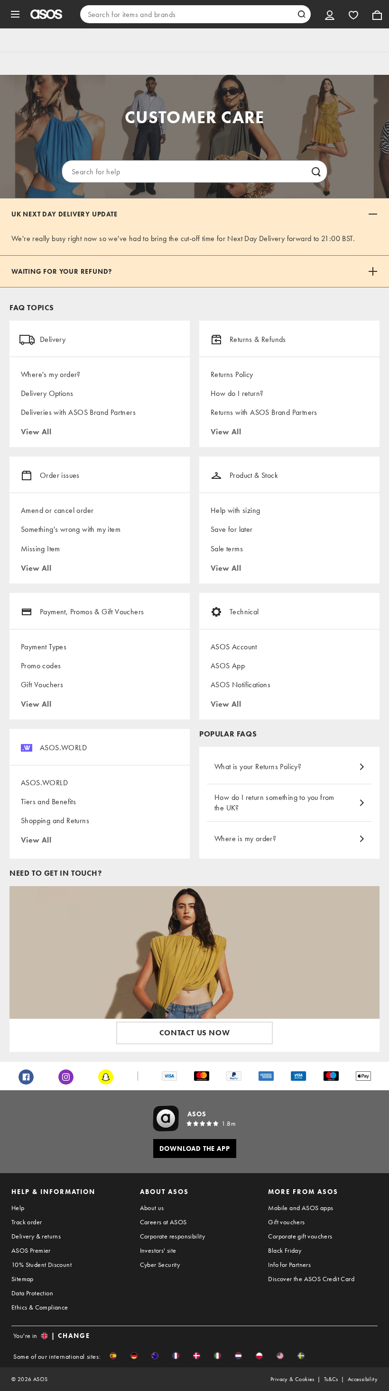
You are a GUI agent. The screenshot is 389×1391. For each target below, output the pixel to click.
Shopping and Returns (55, 821)
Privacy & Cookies (292, 1379)
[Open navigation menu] (15, 14)
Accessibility (363, 1379)
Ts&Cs (331, 1379)
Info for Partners (289, 1264)
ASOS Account (234, 647)
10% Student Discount (41, 1264)
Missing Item (40, 549)
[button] (113, 1355)
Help (18, 1207)
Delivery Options (47, 393)
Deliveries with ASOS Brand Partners (78, 412)
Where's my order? (51, 374)
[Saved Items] (353, 14)
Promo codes (41, 666)
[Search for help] (316, 171)
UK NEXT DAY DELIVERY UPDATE (64, 214)
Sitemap (22, 1278)
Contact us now (194, 1033)
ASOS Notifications (240, 685)
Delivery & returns (36, 1236)
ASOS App (228, 666)
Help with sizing (235, 510)
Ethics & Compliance (39, 1307)
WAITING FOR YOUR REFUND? (61, 271)
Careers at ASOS (163, 1222)
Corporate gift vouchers (300, 1236)
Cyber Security (160, 1264)
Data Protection (32, 1293)
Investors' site (158, 1250)
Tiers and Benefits (48, 802)
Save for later (232, 529)
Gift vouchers (286, 1222)
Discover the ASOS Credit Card (311, 1278)
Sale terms (227, 549)
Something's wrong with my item (70, 529)
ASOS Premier (31, 1250)
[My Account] (330, 14)
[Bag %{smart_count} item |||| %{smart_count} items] (377, 14)
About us (152, 1207)
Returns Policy (232, 374)
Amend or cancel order (57, 510)
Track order (26, 1222)
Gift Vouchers (42, 685)
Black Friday (284, 1250)
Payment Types (43, 647)
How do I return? (237, 393)
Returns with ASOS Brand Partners (264, 412)
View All (36, 432)
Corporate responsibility (172, 1236)
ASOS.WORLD (44, 783)
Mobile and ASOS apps (300, 1207)
